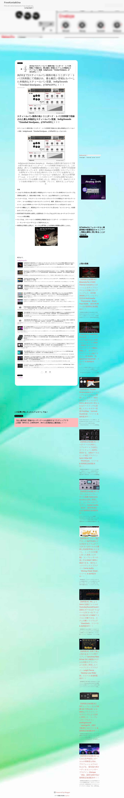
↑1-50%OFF (26, 68)
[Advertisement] (62, 49)
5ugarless (67, 795)
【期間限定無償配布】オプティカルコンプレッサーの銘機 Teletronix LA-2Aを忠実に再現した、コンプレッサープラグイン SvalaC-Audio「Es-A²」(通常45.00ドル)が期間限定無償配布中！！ (89, 502)
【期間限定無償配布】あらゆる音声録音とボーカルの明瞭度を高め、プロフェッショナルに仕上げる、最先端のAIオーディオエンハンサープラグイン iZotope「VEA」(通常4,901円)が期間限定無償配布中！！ (89, 767)
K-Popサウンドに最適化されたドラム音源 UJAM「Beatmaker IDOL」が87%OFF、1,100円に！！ (45, 299)
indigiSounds (22, 260)
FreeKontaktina (12, 2)
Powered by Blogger (63, 792)
